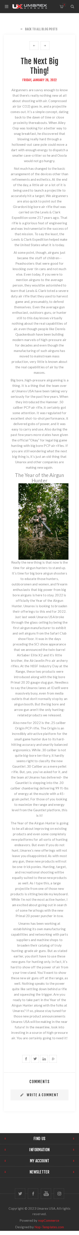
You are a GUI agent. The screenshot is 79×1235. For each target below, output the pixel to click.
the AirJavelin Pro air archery (46, 660)
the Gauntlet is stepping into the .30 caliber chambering (39, 782)
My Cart (64, 4)
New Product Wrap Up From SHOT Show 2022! (34, 45)
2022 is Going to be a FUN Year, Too (45, 45)
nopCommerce (48, 1220)
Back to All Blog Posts (41, 29)
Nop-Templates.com (49, 1227)
